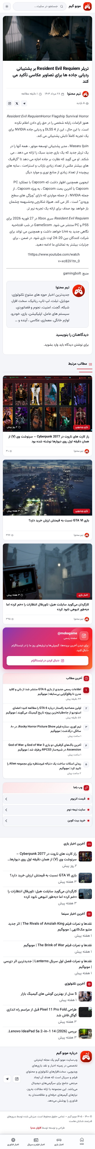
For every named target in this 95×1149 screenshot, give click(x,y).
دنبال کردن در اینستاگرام (45, 660)
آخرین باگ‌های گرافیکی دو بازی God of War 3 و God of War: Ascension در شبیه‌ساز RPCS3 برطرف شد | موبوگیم (44, 747)
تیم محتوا (74, 94)
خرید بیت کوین (76, 821)
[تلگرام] (7, 1079)
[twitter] (17, 103)
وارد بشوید (51, 344)
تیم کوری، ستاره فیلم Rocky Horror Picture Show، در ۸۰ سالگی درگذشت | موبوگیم (46, 729)
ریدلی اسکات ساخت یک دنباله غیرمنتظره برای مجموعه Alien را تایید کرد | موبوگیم (44, 766)
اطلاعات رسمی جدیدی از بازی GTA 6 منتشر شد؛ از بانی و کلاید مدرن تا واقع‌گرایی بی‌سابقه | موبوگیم (45, 691)
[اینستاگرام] (17, 1079)
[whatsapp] (9, 103)
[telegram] (24, 103)
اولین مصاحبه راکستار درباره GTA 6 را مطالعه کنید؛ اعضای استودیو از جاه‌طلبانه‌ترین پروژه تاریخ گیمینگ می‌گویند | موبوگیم (43, 710)
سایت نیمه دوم (76, 810)
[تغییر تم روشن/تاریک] (7, 6)
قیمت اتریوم (77, 799)
